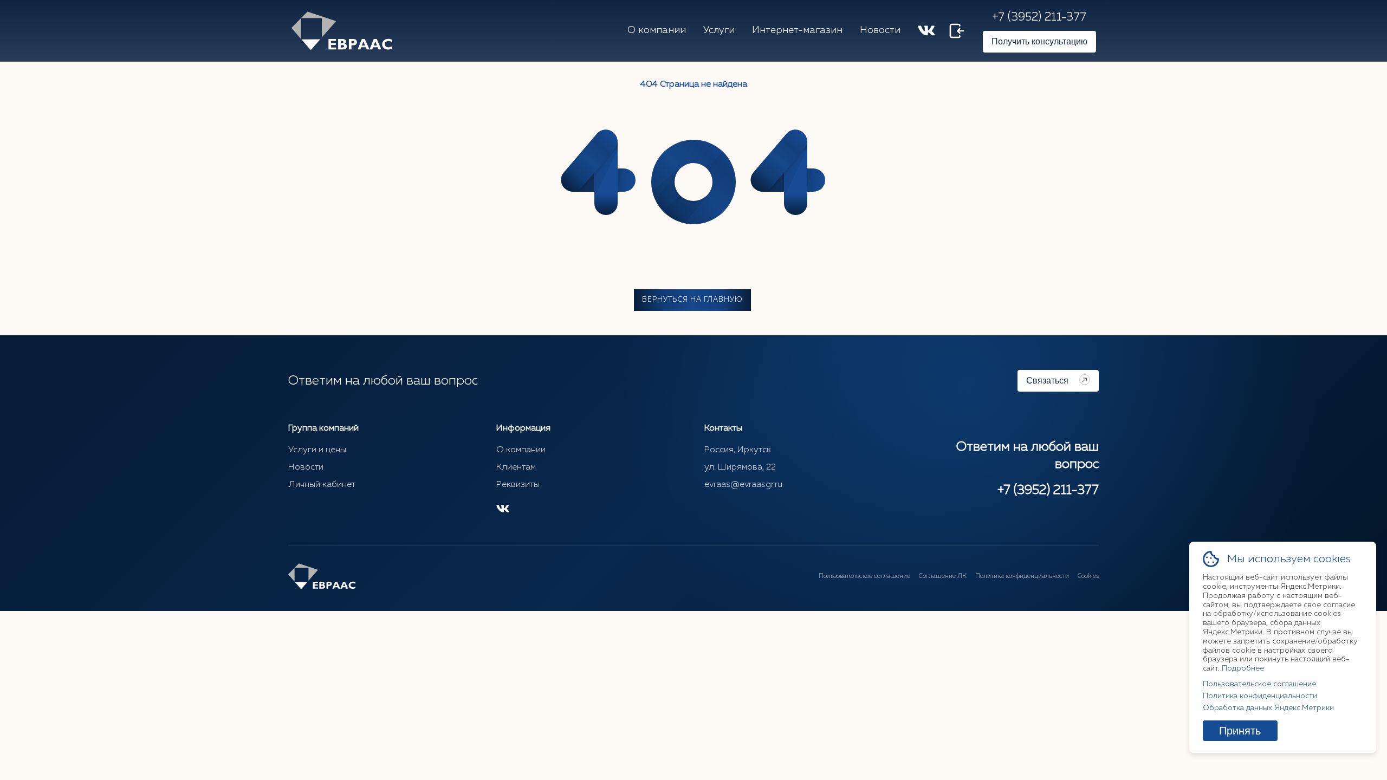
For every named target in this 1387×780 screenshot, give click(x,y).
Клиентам (516, 467)
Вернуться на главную (692, 299)
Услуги (719, 30)
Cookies (1088, 576)
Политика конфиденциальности (1022, 576)
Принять (1240, 731)
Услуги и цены (317, 450)
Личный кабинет (321, 484)
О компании (656, 30)
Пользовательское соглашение (864, 576)
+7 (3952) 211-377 (1039, 17)
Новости (880, 30)
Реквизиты (518, 484)
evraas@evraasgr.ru (743, 484)
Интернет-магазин (797, 30)
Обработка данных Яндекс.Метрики (1268, 708)
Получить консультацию (1039, 41)
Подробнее (1243, 668)
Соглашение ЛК (943, 576)
